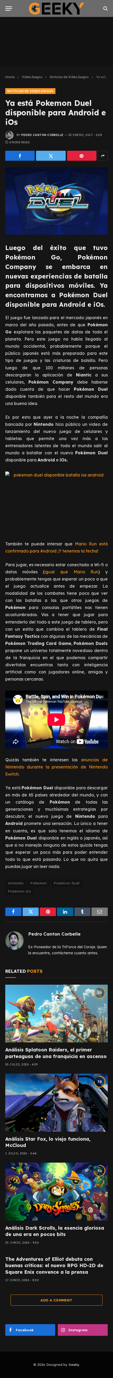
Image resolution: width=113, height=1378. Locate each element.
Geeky (74, 1364)
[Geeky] (56, 8)
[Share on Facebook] (20, 156)
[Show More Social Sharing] (103, 156)
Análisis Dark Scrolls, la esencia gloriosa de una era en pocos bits (54, 1231)
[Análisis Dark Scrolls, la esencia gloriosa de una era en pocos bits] (56, 1191)
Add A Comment (56, 1300)
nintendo (16, 883)
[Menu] (8, 9)
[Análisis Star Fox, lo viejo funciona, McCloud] (56, 1102)
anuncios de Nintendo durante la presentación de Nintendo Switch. (56, 767)
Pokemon (38, 883)
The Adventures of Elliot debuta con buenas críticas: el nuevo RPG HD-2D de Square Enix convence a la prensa (54, 1265)
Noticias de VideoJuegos (30, 91)
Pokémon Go (19, 891)
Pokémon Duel (67, 883)
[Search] (105, 9)
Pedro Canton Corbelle (42, 135)
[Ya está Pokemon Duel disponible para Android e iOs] (56, 201)
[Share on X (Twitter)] (50, 156)
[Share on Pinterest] (81, 156)
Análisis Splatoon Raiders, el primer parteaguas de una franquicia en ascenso (56, 1053)
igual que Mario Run (71, 571)
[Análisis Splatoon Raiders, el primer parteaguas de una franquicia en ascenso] (56, 1013)
